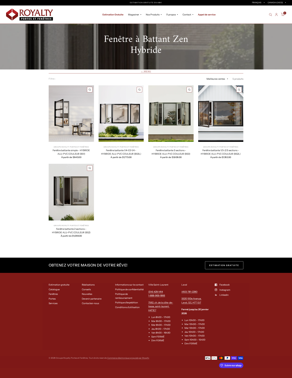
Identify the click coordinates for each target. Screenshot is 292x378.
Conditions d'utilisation (127, 307)
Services (53, 303)
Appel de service (207, 14)
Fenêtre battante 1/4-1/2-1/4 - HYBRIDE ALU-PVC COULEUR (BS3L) (121, 152)
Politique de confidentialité (129, 289)
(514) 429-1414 (155, 291)
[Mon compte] (276, 14)
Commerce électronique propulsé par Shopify (128, 358)
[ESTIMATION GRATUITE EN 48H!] (146, 2)
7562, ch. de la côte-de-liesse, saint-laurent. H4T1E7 (160, 306)
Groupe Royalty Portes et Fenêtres (71, 147)
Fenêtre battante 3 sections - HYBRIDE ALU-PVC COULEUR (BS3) (171, 152)
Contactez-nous (90, 303)
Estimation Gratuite (113, 14)
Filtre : (52, 78)
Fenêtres (53, 294)
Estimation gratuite (59, 284)
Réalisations (88, 284)
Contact (186, 14)
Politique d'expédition (126, 302)
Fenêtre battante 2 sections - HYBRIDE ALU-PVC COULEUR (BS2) (71, 230)
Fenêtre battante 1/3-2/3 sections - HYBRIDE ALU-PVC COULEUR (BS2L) (221, 152)
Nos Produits (153, 14)
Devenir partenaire (91, 298)
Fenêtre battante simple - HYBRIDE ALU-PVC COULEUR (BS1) (71, 152)
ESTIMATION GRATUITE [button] (224, 265)
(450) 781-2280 (189, 291)
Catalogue (54, 289)
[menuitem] (113, 14)
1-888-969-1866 (156, 295)
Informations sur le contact (129, 284)
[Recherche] (270, 14)
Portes (52, 298)
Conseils (86, 289)
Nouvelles (87, 294)
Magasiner (133, 14)
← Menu (146, 71)
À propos (171, 14)
